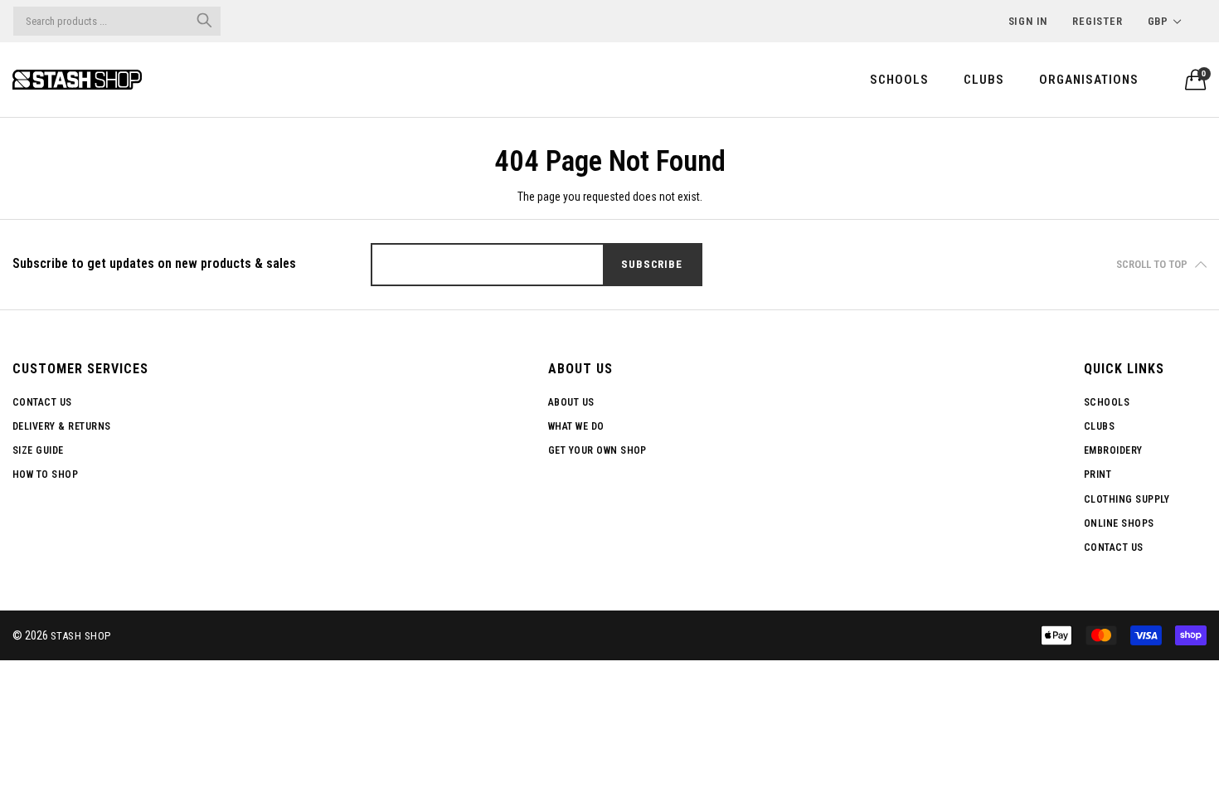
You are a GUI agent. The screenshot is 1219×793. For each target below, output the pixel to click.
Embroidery (1113, 450)
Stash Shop (81, 636)
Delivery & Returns (61, 426)
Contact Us (42, 402)
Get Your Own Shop (597, 450)
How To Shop (45, 474)
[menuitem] (899, 79)
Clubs (984, 79)
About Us (571, 402)
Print (1097, 474)
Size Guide (38, 450)
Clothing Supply (1126, 499)
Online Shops (1119, 523)
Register (1097, 21)
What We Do (576, 426)
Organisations (1089, 79)
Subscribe (651, 264)
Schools (899, 79)
